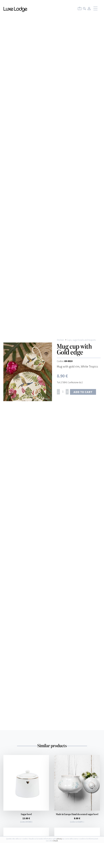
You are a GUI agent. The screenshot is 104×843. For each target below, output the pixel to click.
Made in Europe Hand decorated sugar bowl (77, 814)
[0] (80, 10)
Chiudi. (55, 840)
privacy (59, 838)
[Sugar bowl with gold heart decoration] (26, 783)
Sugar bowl (26, 814)
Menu (95, 8)
